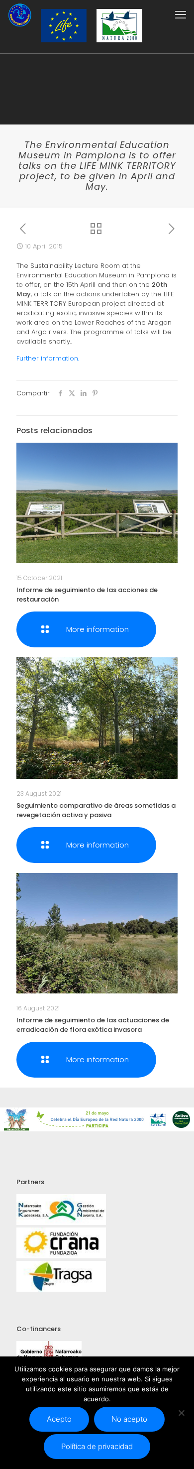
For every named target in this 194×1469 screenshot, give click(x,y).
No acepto (129, 1419)
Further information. (47, 358)
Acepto (59, 1419)
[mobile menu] (180, 14)
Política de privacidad (97, 1446)
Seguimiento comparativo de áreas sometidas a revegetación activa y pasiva (96, 810)
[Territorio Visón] (19, 14)
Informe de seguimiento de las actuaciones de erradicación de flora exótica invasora (92, 1024)
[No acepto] (182, 1413)
